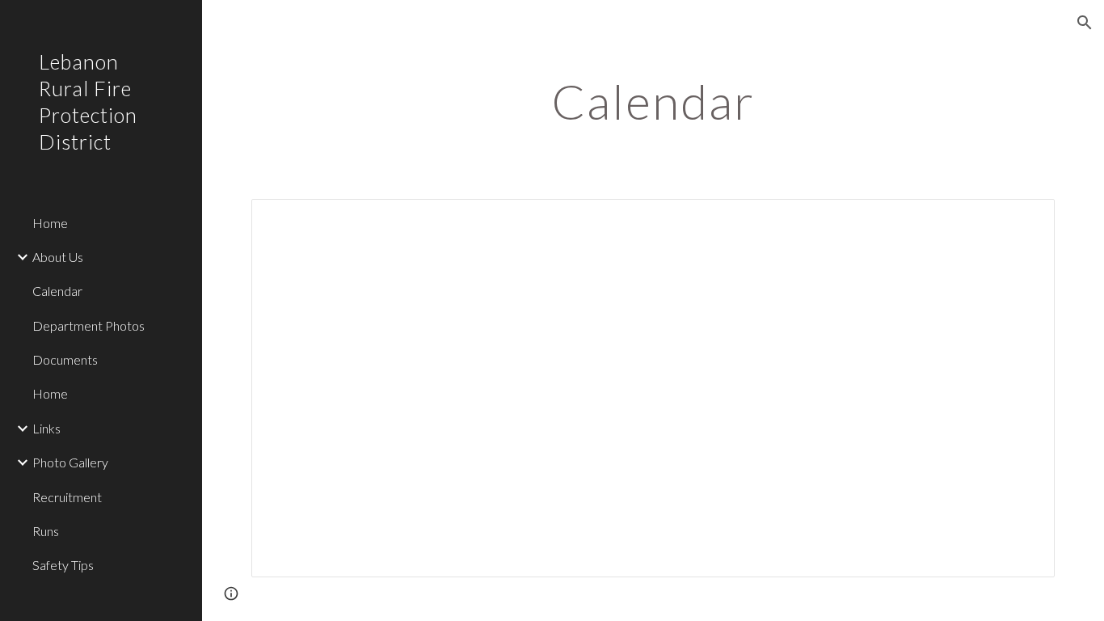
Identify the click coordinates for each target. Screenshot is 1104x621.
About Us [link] (57, 256)
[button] (1084, 22)
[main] (653, 101)
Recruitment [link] (67, 497)
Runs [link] (45, 531)
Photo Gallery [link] (70, 462)
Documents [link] (65, 359)
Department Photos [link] (88, 325)
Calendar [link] (57, 290)
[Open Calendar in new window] (1024, 220)
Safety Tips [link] (63, 564)
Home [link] (50, 222)
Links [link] (46, 428)
